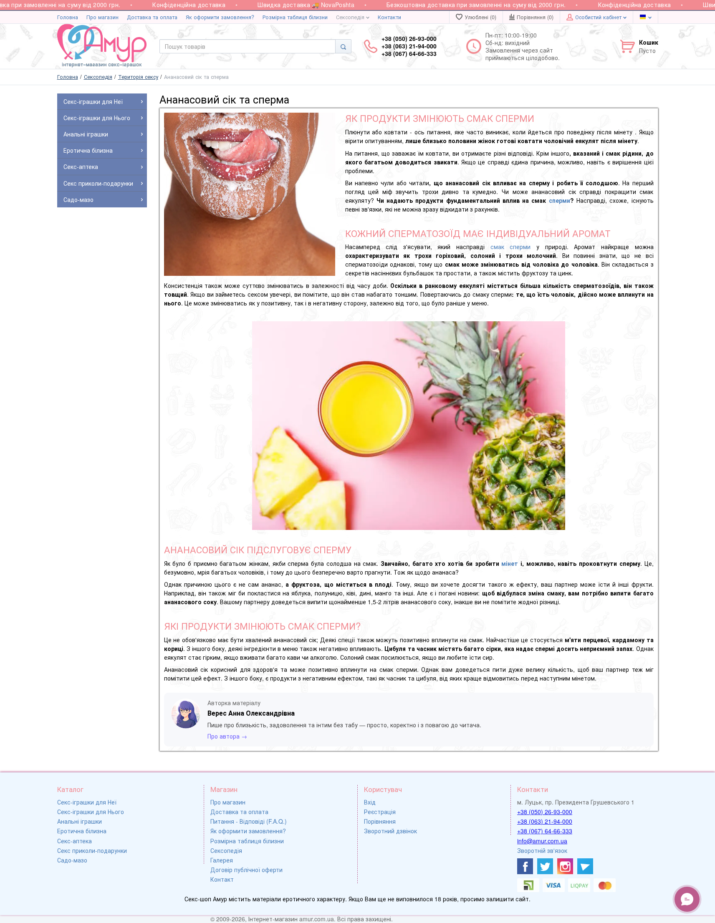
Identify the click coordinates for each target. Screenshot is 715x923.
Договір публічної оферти (246, 869)
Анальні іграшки (79, 821)
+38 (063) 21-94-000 (544, 821)
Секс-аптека (74, 841)
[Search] (343, 46)
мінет (509, 563)
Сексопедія (351, 17)
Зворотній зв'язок (542, 850)
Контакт (222, 879)
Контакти (389, 17)
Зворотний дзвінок (390, 831)
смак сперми (510, 246)
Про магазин (102, 17)
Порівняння (380, 821)
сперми (559, 200)
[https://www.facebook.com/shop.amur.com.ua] (525, 866)
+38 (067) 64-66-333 (544, 831)
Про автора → (227, 736)
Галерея (221, 860)
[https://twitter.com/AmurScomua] (545, 866)
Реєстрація (380, 811)
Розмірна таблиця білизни (295, 17)
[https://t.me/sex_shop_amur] (585, 866)
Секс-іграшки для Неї (86, 802)
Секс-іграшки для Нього (90, 811)
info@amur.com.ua (542, 841)
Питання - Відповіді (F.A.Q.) (248, 821)
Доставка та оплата (152, 17)
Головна (67, 17)
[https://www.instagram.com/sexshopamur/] (565, 866)
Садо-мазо (72, 860)
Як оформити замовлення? (220, 17)
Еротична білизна (81, 831)
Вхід (370, 802)
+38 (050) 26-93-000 (544, 811)
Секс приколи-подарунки (92, 850)
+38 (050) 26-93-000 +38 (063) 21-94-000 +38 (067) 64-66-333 (409, 46)
